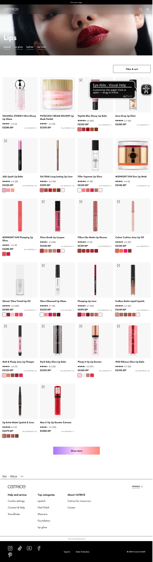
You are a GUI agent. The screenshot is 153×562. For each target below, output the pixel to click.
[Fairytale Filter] (82, 188)
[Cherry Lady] (87, 311)
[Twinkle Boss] (8, 188)
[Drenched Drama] (128, 248)
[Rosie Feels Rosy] (95, 311)
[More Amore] (4, 371)
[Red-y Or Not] (91, 248)
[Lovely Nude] (119, 311)
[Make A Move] (8, 311)
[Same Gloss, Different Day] (45, 311)
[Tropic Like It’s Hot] (21, 371)
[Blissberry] (82, 128)
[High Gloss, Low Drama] (78, 188)
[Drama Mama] (17, 311)
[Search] (138, 9)
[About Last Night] (58, 248)
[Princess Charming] (41, 188)
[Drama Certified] (91, 188)
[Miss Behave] (87, 188)
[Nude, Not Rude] (95, 188)
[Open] (145, 9)
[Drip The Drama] (45, 188)
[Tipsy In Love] (12, 371)
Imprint (66, 551)
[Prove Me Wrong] (87, 371)
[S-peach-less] (82, 311)
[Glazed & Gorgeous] (95, 128)
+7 (99, 312)
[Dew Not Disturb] (87, 128)
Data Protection (81, 551)
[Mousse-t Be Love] (87, 248)
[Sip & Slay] (58, 188)
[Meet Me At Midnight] (4, 251)
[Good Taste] (49, 248)
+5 (62, 188)
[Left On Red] (49, 188)
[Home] (11, 9)
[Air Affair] (82, 248)
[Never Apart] (8, 432)
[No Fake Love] (78, 371)
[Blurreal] (78, 248)
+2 (62, 248)
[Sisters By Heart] (17, 432)
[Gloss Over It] (49, 311)
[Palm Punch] (124, 248)
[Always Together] (4, 432)
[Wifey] (128, 311)
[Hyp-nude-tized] (8, 371)
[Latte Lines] (54, 188)
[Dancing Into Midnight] (8, 251)
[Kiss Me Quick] (132, 311)
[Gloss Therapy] (41, 311)
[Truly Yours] (124, 311)
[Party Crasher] (4, 311)
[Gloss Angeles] (119, 248)
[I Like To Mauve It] (91, 311)
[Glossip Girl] (21, 311)
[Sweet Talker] (54, 248)
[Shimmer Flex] (4, 188)
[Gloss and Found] (58, 311)
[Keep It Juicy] (12, 311)
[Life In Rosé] (78, 128)
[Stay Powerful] (78, 311)
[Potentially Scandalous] (91, 371)
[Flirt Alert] (41, 248)
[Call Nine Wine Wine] (17, 371)
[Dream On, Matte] (95, 248)
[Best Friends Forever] (12, 432)
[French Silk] (45, 248)
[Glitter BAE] (12, 188)
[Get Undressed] (115, 311)
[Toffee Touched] (91, 128)
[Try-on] (80, 79)
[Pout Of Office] (54, 311)
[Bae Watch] (115, 248)
